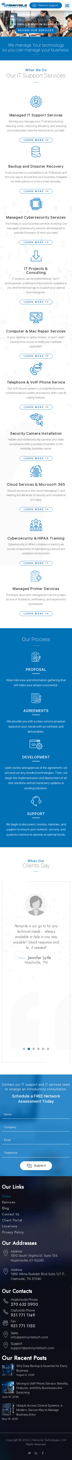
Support (16, 1344)
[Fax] (5, 1323)
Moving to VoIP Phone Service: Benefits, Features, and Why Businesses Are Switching (42, 1388)
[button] (67, 5)
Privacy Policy (13, 1232)
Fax (13, 1321)
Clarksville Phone (23, 1310)
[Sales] (5, 1335)
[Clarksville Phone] (5, 1313)
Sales (14, 1333)
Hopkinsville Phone (24, 1300)
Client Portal (12, 1220)
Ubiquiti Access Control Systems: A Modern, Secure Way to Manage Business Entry (39, 1410)
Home (6, 1196)
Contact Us (10, 1214)
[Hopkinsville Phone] (5, 1302)
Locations (9, 1226)
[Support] (5, 1346)
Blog (5, 1208)
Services (8, 1202)
